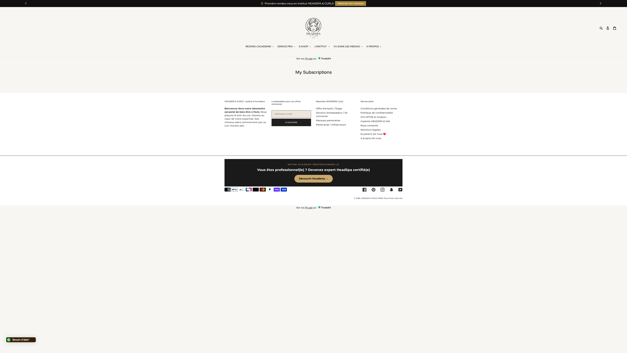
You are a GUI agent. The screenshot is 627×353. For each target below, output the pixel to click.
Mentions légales (371, 129)
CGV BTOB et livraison (373, 117)
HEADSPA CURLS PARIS (372, 198)
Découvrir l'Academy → (313, 178)
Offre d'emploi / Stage (329, 108)
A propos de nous (371, 138)
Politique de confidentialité (377, 112)
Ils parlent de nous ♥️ (373, 134)
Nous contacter (369, 125)
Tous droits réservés (393, 198)
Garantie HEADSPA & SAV (375, 121)
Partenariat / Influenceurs (331, 124)
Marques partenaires (328, 120)
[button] (601, 3)
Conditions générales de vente (379, 108)
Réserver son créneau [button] (350, 3)
